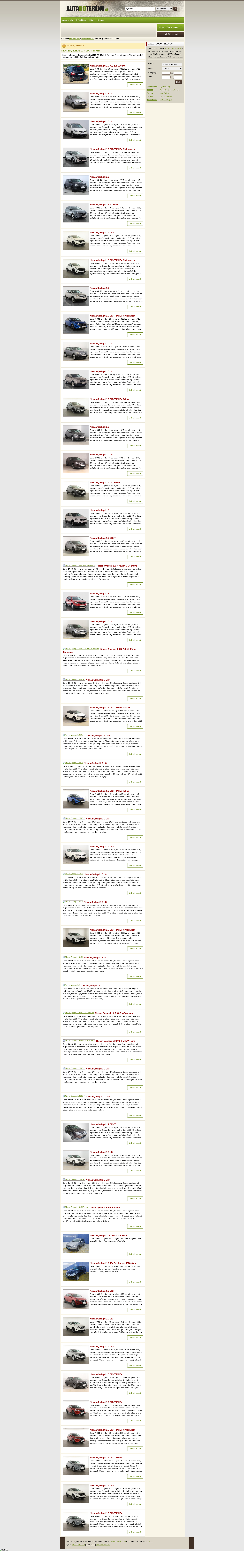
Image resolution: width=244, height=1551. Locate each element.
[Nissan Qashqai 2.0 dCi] (76, 361)
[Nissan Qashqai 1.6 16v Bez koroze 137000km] (76, 1280)
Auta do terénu (86, 8)
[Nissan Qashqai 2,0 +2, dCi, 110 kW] (76, 83)
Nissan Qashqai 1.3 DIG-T (99, 680)
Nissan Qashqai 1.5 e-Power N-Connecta (117, 566)
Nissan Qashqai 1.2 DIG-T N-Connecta (114, 1013)
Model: (150, 68)
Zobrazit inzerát (135, 85)
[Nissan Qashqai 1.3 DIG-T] (74, 679)
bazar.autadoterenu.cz (173, 48)
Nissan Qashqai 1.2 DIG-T (103, 455)
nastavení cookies (103, 1545)
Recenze (100, 20)
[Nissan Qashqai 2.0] (76, 194)
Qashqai (171, 90)
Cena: (150, 77)
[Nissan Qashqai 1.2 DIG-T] (76, 472)
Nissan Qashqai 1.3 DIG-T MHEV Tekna (109, 399)
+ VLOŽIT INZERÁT (170, 27)
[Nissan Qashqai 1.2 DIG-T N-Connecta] (79, 1013)
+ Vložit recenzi (170, 34)
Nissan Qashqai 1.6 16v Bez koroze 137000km (113, 1263)
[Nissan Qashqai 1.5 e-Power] (76, 222)
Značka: (151, 64)
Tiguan (162, 87)
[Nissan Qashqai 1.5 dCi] (76, 389)
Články (91, 20)
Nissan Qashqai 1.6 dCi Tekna (105, 482)
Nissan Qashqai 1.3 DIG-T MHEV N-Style (110, 707)
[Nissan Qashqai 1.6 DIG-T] (76, 249)
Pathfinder (163, 90)
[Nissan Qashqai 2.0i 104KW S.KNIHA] (76, 1253)
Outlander (163, 100)
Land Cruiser (164, 93)
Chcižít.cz (148, 1541)
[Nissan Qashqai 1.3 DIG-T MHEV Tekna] (76, 416)
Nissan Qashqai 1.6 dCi (101, 93)
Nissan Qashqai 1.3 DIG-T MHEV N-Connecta (112, 149)
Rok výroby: (152, 73)
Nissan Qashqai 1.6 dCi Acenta (104, 1207)
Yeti (161, 96)
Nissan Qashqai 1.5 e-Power (104, 204)
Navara (176, 90)
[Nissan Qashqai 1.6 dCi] (76, 111)
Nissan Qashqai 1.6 (99, 288)
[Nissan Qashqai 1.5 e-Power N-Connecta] (80, 565)
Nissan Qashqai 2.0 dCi (101, 343)
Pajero (169, 100)
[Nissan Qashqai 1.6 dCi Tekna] (76, 499)
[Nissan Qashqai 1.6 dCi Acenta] (76, 1207)
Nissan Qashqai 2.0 (99, 177)
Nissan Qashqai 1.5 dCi (101, 371)
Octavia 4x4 (167, 96)
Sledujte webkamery (118, 1541)
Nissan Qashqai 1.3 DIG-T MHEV (106, 1374)
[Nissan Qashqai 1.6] (76, 305)
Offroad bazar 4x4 (87, 39)
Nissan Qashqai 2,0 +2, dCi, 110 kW (107, 66)
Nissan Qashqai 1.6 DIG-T (103, 232)
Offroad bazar (81, 20)
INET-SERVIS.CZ (78, 1545)
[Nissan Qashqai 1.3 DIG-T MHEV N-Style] (76, 725)
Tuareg (167, 87)
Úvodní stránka (67, 20)
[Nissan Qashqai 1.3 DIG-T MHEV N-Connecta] (76, 166)
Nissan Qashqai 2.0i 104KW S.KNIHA (108, 1235)
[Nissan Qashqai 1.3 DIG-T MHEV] (76, 1392)
